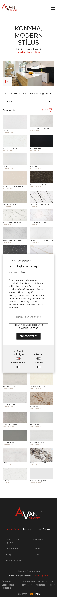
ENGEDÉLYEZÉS (28, 336)
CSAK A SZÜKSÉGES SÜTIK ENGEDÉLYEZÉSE (28, 326)
